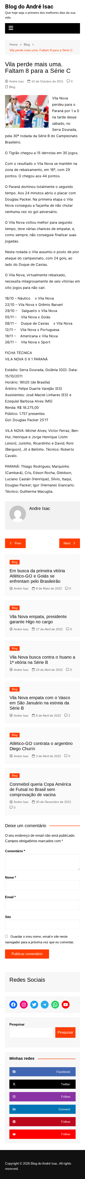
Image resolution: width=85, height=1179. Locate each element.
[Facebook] (13, 1005)
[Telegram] (45, 1005)
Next (67, 543)
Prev (18, 543)
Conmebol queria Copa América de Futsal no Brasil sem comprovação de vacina (40, 789)
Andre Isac (16, 81)
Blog (12, 87)
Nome (10, 877)
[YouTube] (66, 1005)
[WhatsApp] (55, 1005)
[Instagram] (24, 1005)
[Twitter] (34, 1005)
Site (8, 917)
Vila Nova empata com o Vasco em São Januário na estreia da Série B (40, 702)
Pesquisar (17, 1024)
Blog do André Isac (29, 6)
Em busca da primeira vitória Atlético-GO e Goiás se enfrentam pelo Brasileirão (37, 576)
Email (10, 897)
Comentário (15, 851)
